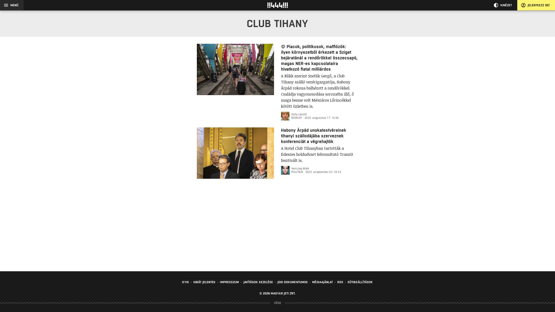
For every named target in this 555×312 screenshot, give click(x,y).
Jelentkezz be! (539, 5)
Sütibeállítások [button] (360, 282)
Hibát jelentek (204, 282)
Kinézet (506, 5)
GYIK (185, 282)
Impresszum (229, 282)
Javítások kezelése (258, 282)
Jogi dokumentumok (293, 282)
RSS (340, 282)
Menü (14, 5)
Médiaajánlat (322, 282)
